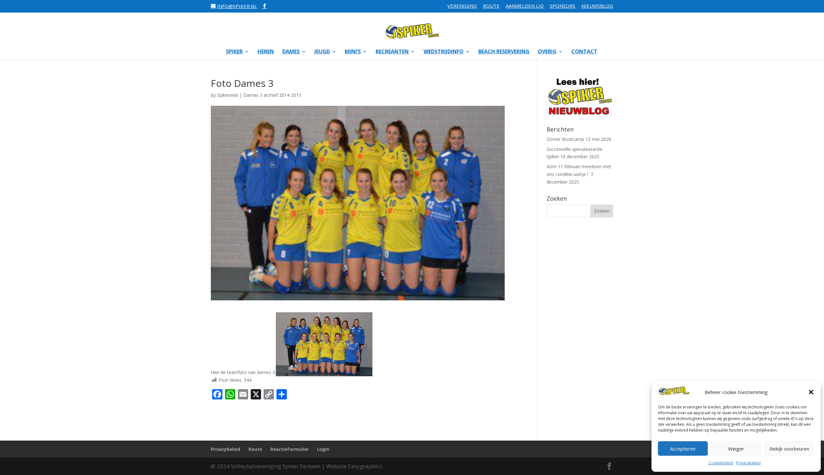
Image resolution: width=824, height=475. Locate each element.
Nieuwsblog (597, 6)
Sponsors (562, 6)
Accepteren (683, 448)
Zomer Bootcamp (565, 139)
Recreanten (392, 52)
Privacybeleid (748, 463)
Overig (547, 52)
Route (491, 6)
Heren (266, 52)
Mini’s (353, 52)
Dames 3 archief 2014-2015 (272, 95)
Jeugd (322, 52)
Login (323, 449)
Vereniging (462, 6)
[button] (811, 392)
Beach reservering (503, 52)
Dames (291, 52)
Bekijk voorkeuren (789, 448)
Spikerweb (227, 95)
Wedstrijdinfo (444, 52)
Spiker (234, 52)
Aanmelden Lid (525, 6)
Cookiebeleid (720, 463)
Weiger (736, 448)
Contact (584, 52)
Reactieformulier (289, 449)
